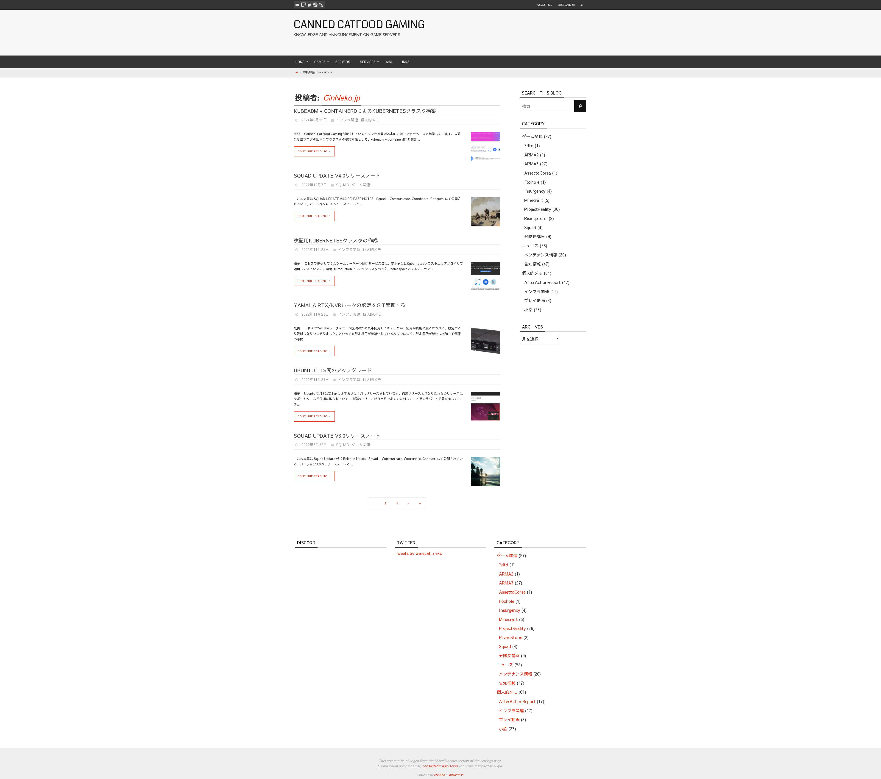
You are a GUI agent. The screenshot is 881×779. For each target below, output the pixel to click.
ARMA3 (531, 164)
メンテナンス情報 (540, 255)
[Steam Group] (315, 4)
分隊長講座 (534, 236)
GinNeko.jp (341, 97)
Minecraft (533, 200)
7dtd (528, 145)
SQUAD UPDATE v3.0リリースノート (337, 435)
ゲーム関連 (361, 184)
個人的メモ (370, 119)
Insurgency (534, 191)
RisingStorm (535, 218)
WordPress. (456, 775)
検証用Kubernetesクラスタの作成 (336, 240)
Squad (342, 184)
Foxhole (531, 182)
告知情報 (532, 264)
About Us (544, 4)
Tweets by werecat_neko (418, 553)
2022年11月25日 (315, 249)
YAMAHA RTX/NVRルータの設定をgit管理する (349, 305)
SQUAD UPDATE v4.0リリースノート (337, 175)
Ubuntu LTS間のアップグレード (333, 370)
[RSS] (321, 4)
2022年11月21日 (315, 379)
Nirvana (439, 775)
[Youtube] (297, 4)
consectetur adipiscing (439, 765)
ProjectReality (537, 209)
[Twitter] (309, 4)
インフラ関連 (347, 119)
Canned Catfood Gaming (359, 25)
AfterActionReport (542, 282)
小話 (528, 309)
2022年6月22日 (314, 444)
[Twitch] (303, 4)
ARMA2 (531, 155)
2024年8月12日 (314, 119)
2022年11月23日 (315, 314)
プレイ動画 (534, 300)
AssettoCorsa (537, 173)
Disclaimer (566, 4)
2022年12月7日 (314, 184)
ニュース (530, 245)
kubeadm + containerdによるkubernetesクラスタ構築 (365, 110)
